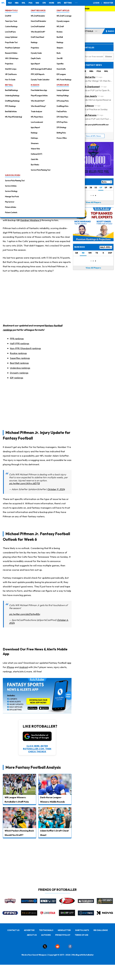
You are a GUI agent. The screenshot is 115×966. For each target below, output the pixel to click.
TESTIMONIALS (46, 930)
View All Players (93, 202)
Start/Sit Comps (10, 69)
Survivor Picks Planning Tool (40, 170)
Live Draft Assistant (38, 26)
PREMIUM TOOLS (11, 10)
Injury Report (35, 64)
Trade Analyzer (36, 111)
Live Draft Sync (10, 32)
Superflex (60, 64)
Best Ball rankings (19, 362)
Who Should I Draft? (38, 32)
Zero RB (59, 58)
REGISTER (108, 3)
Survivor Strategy (11, 191)
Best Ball (60, 37)
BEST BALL (9, 85)
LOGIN (96, 3)
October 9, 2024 (56, 489)
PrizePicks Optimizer (12, 48)
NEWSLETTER (64, 930)
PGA (30, 3)
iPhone (10, 667)
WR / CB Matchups (11, 58)
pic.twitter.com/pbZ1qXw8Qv (24, 614)
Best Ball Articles (11, 111)
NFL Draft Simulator (38, 16)
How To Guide (10, 79)
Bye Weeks (35, 164)
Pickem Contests (11, 212)
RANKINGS (79, 247)
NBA (16, 3)
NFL (3, 3)
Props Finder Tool (11, 42)
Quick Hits (34, 159)
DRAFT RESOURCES (38, 10)
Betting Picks (61, 133)
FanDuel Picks (62, 111)
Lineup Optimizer (11, 37)
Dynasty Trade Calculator (40, 79)
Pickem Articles (10, 207)
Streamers (34, 143)
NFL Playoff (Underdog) (13, 117)
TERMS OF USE (81, 935)
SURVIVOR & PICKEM (12, 175)
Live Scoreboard (37, 122)
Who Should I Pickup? (38, 106)
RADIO (111, 31)
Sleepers (60, 48)
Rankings (34, 42)
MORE (51, 3)
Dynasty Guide (36, 53)
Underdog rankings (20, 367)
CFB (44, 3)
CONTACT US (13, 930)
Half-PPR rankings (19, 343)
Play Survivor (9, 202)
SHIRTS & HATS (82, 930)
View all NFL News (93, 136)
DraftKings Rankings (12, 101)
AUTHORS (46, 935)
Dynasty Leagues (63, 21)
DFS (59, 3)
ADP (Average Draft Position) (41, 69)
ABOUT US (32, 935)
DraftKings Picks (62, 106)
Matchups (34, 138)
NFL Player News (37, 117)
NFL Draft (60, 26)
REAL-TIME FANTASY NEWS (88, 65)
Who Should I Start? (38, 101)
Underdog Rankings (12, 95)
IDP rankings (16, 377)
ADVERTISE (29, 930)
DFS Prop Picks (62, 122)
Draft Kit (8, 16)
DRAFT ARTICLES (63, 10)
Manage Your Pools (12, 196)
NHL (23, 3)
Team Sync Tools (11, 21)
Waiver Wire (35, 149)
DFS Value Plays (62, 117)
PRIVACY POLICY (62, 935)
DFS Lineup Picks (63, 101)
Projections (9, 64)
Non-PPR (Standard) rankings (25, 348)
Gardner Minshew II (30, 220)
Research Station (11, 53)
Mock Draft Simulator (38, 21)
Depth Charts (36, 58)
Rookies (59, 32)
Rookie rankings (18, 353)
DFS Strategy (61, 127)
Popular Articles (84, 47)
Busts (58, 53)
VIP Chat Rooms (11, 74)
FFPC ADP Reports (37, 74)
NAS (37, 3)
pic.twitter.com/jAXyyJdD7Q (24, 483)
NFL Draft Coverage (64, 16)
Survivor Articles (10, 186)
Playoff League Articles (39, 95)
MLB (10, 3)
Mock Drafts (61, 69)
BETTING (68, 3)
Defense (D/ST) (36, 154)
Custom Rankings (11, 26)
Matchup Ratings (63, 95)
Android (23, 667)
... (96, 31)
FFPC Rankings (10, 106)
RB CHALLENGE (101, 930)
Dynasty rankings (19, 372)
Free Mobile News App (39, 90)
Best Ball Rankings (11, 90)
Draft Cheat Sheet (37, 37)
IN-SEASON (35, 85)
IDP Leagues (61, 74)
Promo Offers (62, 138)
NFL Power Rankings (64, 79)
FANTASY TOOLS (85, 31)
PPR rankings (17, 338)
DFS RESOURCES (63, 85)
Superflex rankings (20, 358)
